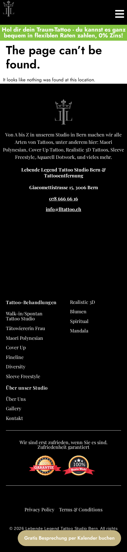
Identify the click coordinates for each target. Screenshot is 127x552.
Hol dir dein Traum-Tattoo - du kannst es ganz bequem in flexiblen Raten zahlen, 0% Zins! (64, 32)
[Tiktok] (68, 497)
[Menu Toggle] (119, 12)
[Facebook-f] (47, 497)
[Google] (37, 497)
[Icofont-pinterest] (90, 497)
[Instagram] (58, 497)
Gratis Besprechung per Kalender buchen (69, 537)
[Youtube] (79, 497)
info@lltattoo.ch (63, 209)
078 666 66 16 (63, 198)
